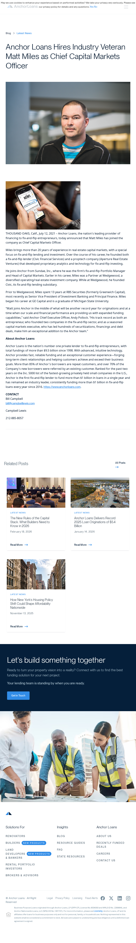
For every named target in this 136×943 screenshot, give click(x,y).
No (95, 6)
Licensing (77, 898)
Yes (92, 6)
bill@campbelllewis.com (20, 403)
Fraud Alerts (91, 898)
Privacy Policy (62, 898)
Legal (50, 898)
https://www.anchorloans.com (62, 387)
